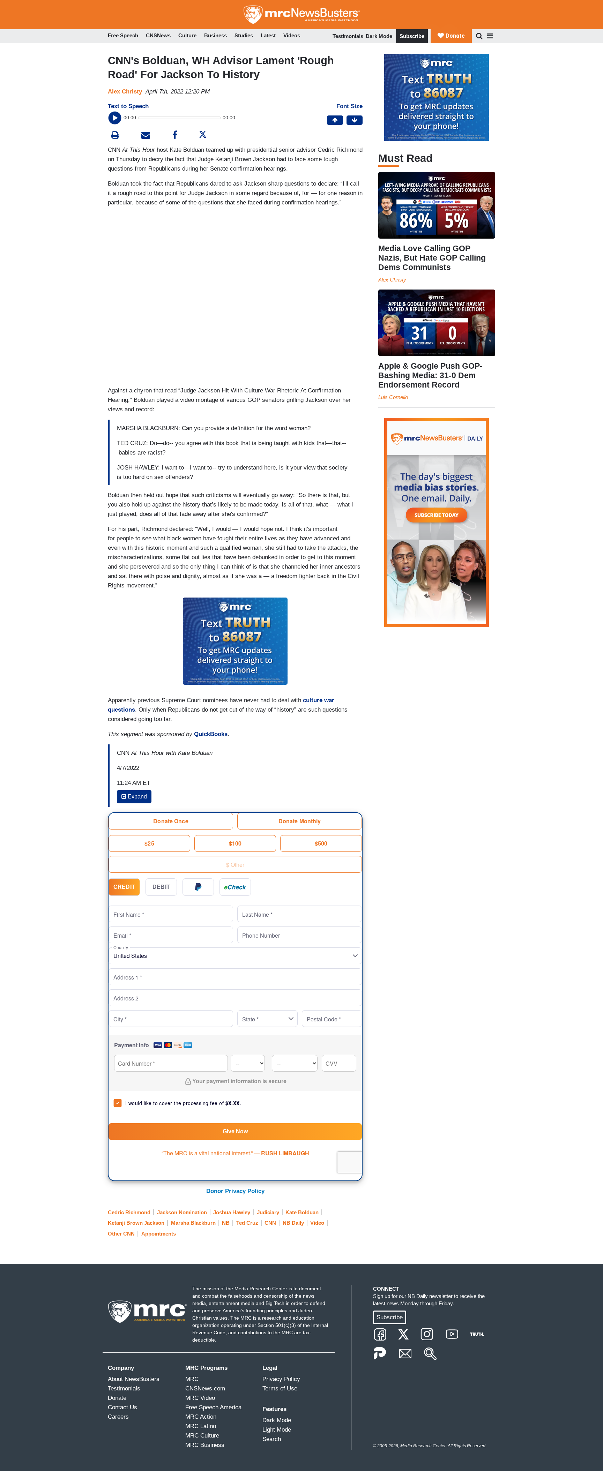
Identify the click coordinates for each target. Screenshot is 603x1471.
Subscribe (412, 36)
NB (226, 1223)
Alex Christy (125, 91)
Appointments (158, 1234)
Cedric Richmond (129, 1212)
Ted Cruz (247, 1223)
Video (317, 1223)
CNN (270, 1223)
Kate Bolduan (302, 1212)
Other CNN (121, 1234)
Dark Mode (379, 36)
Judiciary (268, 1212)
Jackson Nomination (182, 1212)
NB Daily (293, 1223)
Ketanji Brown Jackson (136, 1223)
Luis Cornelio (393, 397)
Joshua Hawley (231, 1212)
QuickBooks (211, 734)
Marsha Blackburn (193, 1223)
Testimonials (348, 36)
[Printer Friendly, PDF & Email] (146, 136)
